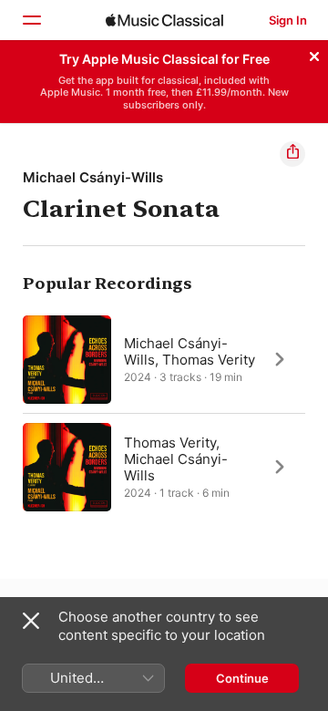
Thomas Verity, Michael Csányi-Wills (176, 458)
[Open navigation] (31, 20)
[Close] (314, 53)
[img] (164, 20)
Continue (242, 678)
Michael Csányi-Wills (93, 177)
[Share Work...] (292, 154)
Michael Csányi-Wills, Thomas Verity (189, 350)
